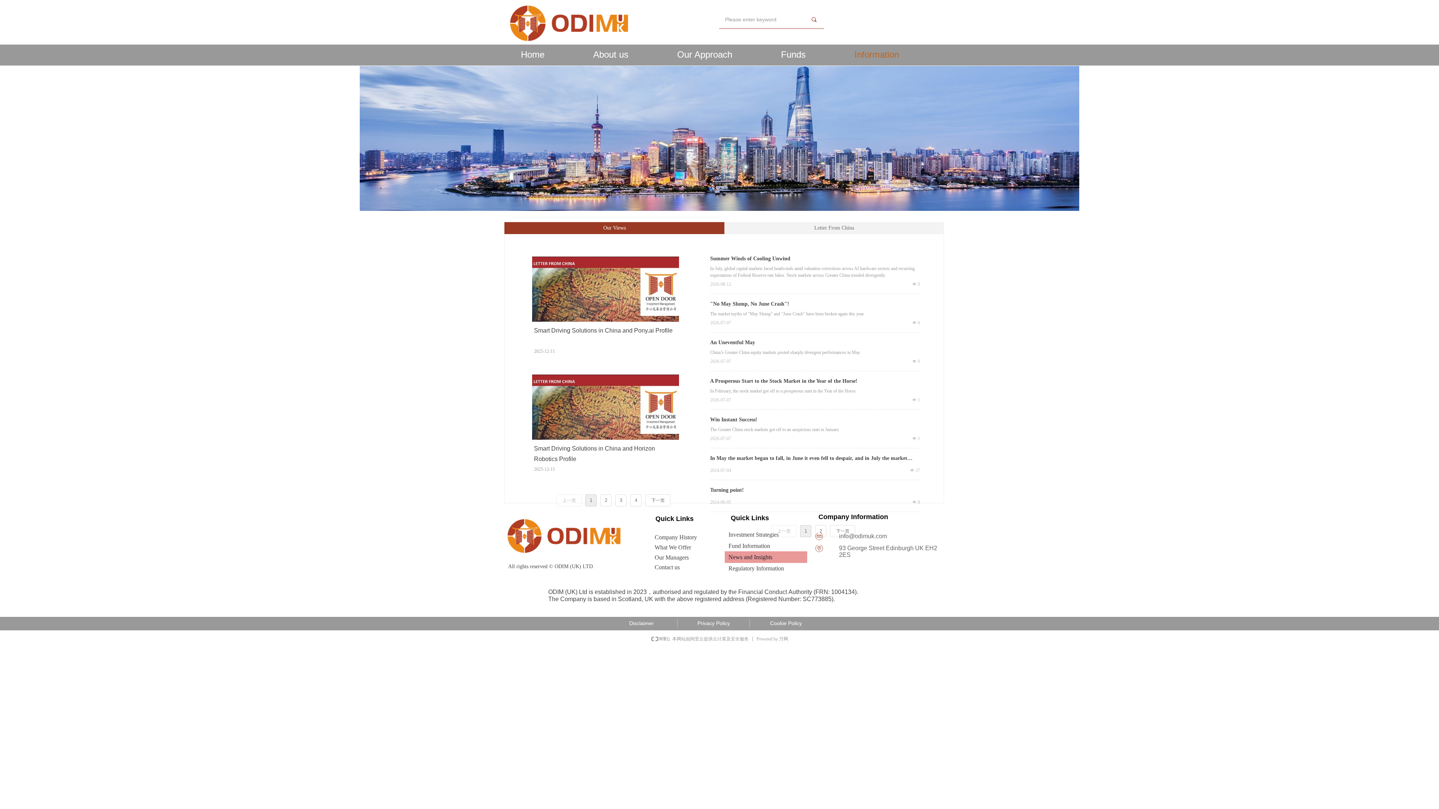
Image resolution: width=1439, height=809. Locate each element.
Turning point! (727, 490)
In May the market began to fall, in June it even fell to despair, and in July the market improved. (808, 459)
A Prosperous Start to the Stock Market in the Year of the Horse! (783, 381)
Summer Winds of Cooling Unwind (750, 258)
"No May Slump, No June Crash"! (749, 304)
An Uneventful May (732, 342)
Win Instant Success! (733, 419)
